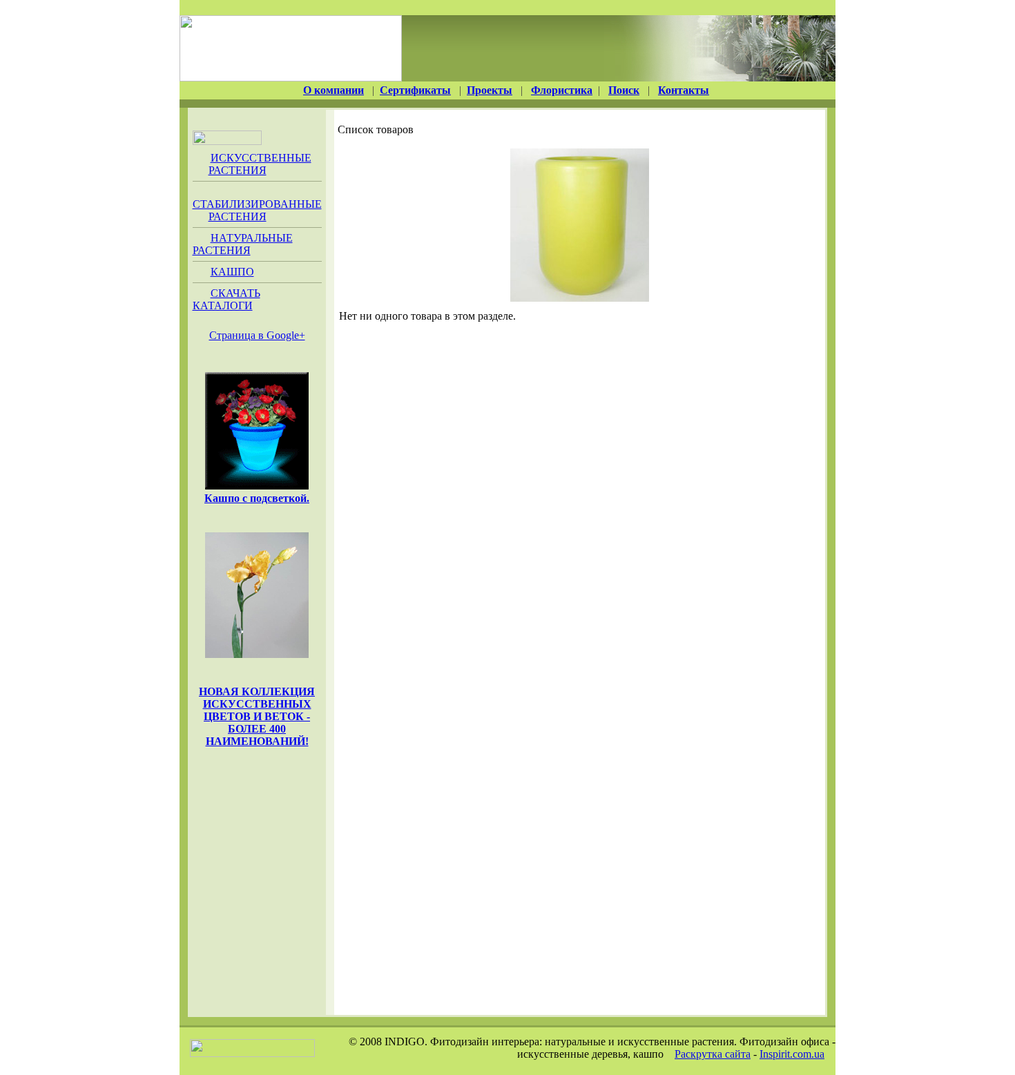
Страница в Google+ (257, 335)
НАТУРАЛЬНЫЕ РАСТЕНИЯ (243, 244)
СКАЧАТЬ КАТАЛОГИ (226, 299)
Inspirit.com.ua (792, 1054)
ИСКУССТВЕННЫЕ (260, 164)
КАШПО (232, 272)
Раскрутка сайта (713, 1054)
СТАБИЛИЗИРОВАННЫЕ (257, 210)
